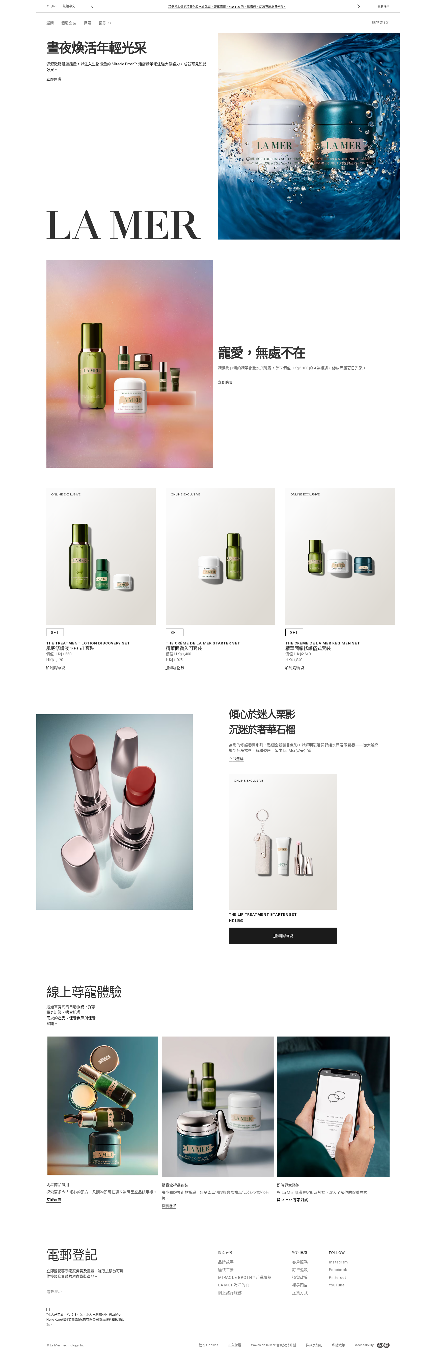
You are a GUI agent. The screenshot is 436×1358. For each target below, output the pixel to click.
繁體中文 (69, 6)
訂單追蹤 (300, 1269)
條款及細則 (314, 1344)
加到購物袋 (55, 667)
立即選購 (53, 1199)
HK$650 (236, 920)
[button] (92, 6)
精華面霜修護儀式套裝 (308, 648)
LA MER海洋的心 (234, 1285)
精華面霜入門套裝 (184, 648)
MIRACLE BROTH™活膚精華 (244, 1277)
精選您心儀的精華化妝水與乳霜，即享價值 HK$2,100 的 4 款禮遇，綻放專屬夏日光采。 (227, 7)
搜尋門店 (300, 1285)
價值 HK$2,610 (298, 654)
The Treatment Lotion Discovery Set (88, 643)
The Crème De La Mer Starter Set (203, 643)
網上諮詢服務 (230, 1292)
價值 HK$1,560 (59, 654)
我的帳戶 (383, 6)
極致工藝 (226, 1269)
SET (55, 632)
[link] (53, 79)
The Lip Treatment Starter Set (263, 914)
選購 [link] (50, 22)
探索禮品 (169, 1205)
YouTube (336, 1285)
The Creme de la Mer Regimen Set (322, 643)
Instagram (338, 1262)
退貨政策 (300, 1277)
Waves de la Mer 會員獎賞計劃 (273, 1344)
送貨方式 (300, 1292)
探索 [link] (87, 22)
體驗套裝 (68, 22)
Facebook (338, 1269)
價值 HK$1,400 (178, 654)
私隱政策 (338, 1344)
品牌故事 (226, 1262)
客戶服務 (300, 1262)
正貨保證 (234, 1344)
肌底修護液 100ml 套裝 (70, 648)
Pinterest (337, 1277)
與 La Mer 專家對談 (292, 1199)
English (52, 6)
